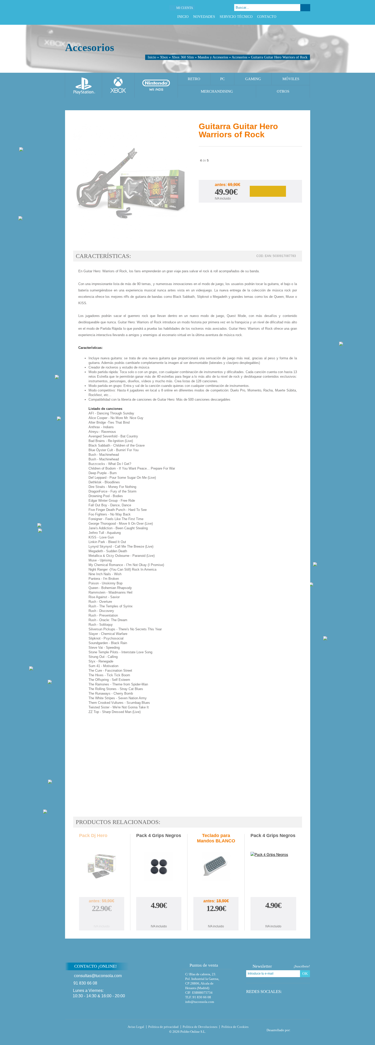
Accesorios (239, 57)
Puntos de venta (204, 965)
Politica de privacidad (163, 1027)
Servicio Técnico (236, 17)
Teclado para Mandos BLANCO (216, 838)
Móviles (290, 79)
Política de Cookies (234, 1027)
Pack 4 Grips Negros (158, 835)
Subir (322, 970)
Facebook (288, 16)
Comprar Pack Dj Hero (101, 918)
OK (305, 974)
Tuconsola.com (86, 1028)
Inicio (183, 17)
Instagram (307, 16)
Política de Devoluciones (200, 1027)
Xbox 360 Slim (183, 57)
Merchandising (217, 91)
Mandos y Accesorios (213, 57)
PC (222, 79)
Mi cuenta (184, 8)
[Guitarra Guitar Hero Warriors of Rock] (131, 182)
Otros (283, 91)
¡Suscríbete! (302, 966)
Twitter (294, 16)
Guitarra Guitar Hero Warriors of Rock (279, 57)
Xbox (164, 57)
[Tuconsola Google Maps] (162, 980)
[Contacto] (214, 8)
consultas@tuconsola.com (98, 976)
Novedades (204, 17)
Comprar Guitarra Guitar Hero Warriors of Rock (268, 191)
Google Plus (301, 16)
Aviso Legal (136, 1027)
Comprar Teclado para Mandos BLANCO (216, 918)
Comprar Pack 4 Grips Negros (159, 916)
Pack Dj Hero (93, 835)
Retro (194, 79)
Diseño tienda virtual (301, 1029)
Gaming (253, 79)
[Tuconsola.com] (100, 12)
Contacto (266, 17)
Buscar (305, 7)
